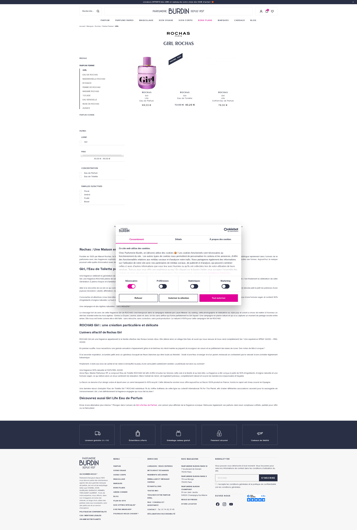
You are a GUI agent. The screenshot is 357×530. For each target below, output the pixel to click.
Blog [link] (115, 496)
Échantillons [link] (154, 486)
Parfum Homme (86, 115)
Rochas (83, 58)
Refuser (138, 298)
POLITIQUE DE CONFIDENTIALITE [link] (93, 512)
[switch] (163, 286)
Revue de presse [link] (189, 500)
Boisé (86, 201)
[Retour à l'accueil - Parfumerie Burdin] (178, 11)
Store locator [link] (188, 504)
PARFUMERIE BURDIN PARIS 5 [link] (194, 476)
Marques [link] (117, 483)
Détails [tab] (178, 239)
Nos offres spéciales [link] (124, 505)
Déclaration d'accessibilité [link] (161, 514)
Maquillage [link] (119, 479)
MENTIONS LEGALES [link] (93, 516)
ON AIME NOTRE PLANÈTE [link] (90, 519)
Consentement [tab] (136, 239)
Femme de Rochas (91, 87)
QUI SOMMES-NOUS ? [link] (88, 474)
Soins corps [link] (119, 475)
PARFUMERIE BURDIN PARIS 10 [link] (194, 466)
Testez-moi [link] (152, 491)
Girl (85, 142)
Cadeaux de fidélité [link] (260, 440)
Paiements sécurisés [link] (157, 475)
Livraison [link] (152, 466)
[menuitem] (105, 20)
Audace (86, 108)
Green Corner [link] (120, 492)
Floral (86, 191)
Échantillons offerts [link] (138, 440)
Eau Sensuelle (90, 100)
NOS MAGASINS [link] (189, 459)
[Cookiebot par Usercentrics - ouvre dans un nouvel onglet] (226, 230)
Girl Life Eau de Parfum (146, 405)
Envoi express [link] (166, 466)
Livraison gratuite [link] (97, 440)
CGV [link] (81, 516)
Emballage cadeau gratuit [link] (178, 440)
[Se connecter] (261, 11)
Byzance (87, 83)
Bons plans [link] (119, 488)
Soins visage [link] (119, 470)
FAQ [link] (149, 502)
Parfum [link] (117, 466)
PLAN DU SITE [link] (119, 501)
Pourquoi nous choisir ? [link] (125, 514)
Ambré (87, 194)
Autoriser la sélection (178, 298)
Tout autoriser (218, 298)
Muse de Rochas (91, 104)
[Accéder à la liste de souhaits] (272, 11)
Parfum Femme (86, 66)
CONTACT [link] (151, 510)
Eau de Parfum (90, 173)
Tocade (87, 96)
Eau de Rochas (90, 75)
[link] (105, 20)
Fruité (86, 198)
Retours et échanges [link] (158, 470)
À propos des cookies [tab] (220, 239)
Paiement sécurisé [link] (219, 440)
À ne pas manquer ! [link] (122, 509)
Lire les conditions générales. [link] (228, 487)
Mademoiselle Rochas (94, 79)
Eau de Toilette (91, 176)
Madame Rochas (91, 91)
